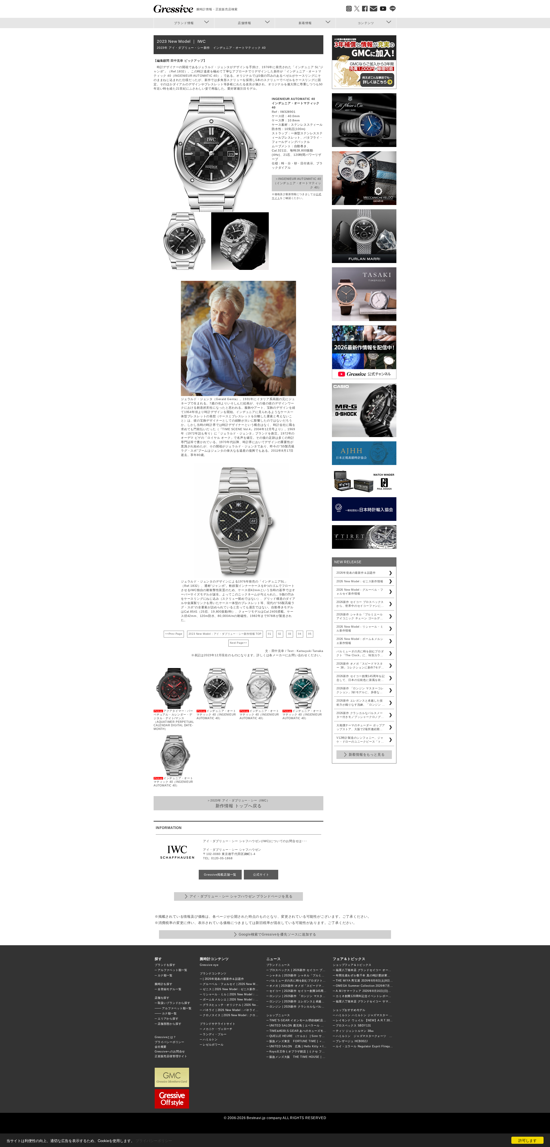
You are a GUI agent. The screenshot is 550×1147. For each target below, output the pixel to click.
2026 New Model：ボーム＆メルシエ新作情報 (359, 640)
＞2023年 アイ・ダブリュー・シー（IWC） (238, 803)
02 (279, 633)
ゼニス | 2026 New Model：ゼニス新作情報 (232, 989)
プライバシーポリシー (154, 1140)
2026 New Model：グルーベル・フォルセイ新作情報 (359, 591)
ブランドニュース (278, 965)
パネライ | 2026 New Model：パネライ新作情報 (235, 1010)
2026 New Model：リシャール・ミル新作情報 (359, 628)
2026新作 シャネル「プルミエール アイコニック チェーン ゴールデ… (359, 616)
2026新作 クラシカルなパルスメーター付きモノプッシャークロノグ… (360, 715)
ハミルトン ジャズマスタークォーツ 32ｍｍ (367, 1036)
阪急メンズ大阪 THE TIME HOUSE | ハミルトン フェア (308, 1056)
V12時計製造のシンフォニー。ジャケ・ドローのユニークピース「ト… (360, 739)
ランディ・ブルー (214, 1034)
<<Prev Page (173, 633)
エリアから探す (168, 1018)
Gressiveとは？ (165, 1037)
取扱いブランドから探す (174, 1003)
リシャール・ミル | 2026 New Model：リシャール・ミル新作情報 (247, 994)
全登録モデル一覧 (169, 989)
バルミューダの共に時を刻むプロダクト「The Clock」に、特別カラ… (360, 653)
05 (310, 633)
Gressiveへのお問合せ (170, 1051)
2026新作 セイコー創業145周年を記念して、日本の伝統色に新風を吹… (360, 678)
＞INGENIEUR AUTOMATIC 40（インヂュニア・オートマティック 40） (297, 183)
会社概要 (161, 1046)
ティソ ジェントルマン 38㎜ (355, 1030)
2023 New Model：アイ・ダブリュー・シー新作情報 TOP (225, 633)
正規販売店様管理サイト (171, 1056)
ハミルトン (210, 1039)
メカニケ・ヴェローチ (217, 1029)
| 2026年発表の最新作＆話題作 (223, 978)
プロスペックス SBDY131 (353, 1025)
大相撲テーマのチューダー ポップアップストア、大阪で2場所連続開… (360, 727)
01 (269, 633)
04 (299, 633)
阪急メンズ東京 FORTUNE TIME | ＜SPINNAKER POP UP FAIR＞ (316, 1041)
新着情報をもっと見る (367, 754)
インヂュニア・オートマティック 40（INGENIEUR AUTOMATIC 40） (173, 782)
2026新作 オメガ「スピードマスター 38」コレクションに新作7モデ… (360, 665)
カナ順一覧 (165, 975)
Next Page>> (238, 642)
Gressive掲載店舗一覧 (220, 874)
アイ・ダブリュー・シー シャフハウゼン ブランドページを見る (241, 896)
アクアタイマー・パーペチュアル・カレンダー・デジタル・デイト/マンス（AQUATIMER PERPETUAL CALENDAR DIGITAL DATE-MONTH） (174, 720)
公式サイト (261, 874)
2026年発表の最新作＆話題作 (356, 572)
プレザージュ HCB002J (352, 1041)
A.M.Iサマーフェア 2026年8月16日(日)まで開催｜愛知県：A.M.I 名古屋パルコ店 (390, 991)
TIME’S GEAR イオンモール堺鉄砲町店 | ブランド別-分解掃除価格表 (316, 1020)
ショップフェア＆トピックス (352, 965)
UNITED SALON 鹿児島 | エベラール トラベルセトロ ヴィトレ (311, 1025)
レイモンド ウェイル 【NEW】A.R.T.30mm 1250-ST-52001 (376, 1020)
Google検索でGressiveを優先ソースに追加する (277, 934)
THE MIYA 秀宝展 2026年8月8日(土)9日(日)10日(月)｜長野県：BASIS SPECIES (390, 980)
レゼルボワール (213, 1044)
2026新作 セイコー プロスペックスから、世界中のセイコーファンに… (360, 603)
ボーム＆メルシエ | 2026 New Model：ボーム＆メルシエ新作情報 (247, 999)
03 (290, 633)
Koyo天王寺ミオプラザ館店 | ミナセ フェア (298, 1051)
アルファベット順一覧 (172, 970)
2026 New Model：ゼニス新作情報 (359, 581)
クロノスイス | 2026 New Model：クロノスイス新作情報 (241, 1015)
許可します (527, 1140)
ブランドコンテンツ (213, 973)
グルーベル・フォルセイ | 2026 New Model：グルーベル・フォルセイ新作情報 (256, 984)
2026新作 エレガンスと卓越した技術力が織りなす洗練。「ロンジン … (360, 702)
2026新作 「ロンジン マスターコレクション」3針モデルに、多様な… (360, 690)
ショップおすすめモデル (349, 1010)
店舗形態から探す (169, 1023)
